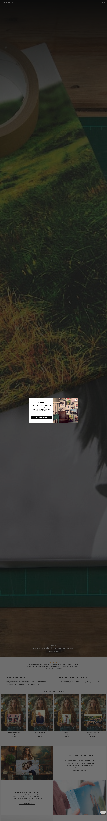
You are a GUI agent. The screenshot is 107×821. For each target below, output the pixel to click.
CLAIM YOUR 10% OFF (41, 417)
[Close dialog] (76, 400)
